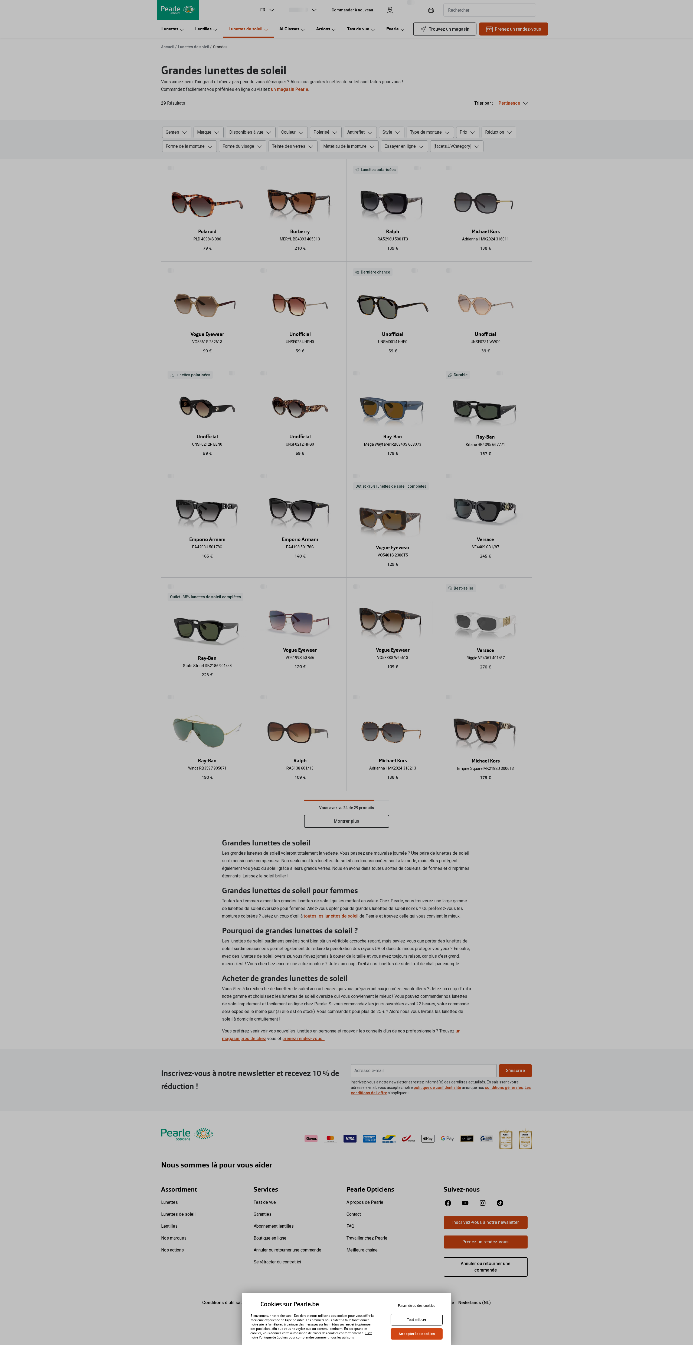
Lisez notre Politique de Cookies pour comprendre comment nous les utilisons (311, 1335)
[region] (346, 1319)
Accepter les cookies (416, 1334)
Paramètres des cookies (416, 1305)
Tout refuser (417, 1319)
